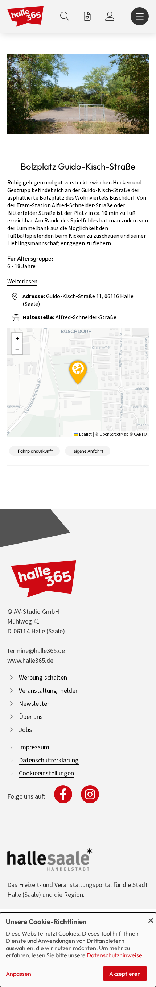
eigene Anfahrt (88, 451)
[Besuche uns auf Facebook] (63, 794)
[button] (78, 371)
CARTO (140, 434)
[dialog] (78, 950)
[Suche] (64, 16)
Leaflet (85, 434)
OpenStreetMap (113, 434)
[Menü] (140, 16)
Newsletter (34, 703)
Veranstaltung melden (49, 690)
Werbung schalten (43, 677)
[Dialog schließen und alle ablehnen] (150, 917)
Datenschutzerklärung (49, 760)
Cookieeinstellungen (46, 773)
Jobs (25, 729)
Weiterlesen (22, 281)
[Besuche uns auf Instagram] (90, 794)
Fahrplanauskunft (35, 451)
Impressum (34, 747)
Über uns (31, 716)
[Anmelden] (109, 16)
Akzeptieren (125, 973)
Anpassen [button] (18, 973)
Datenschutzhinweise (114, 955)
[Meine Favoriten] (87, 16)
